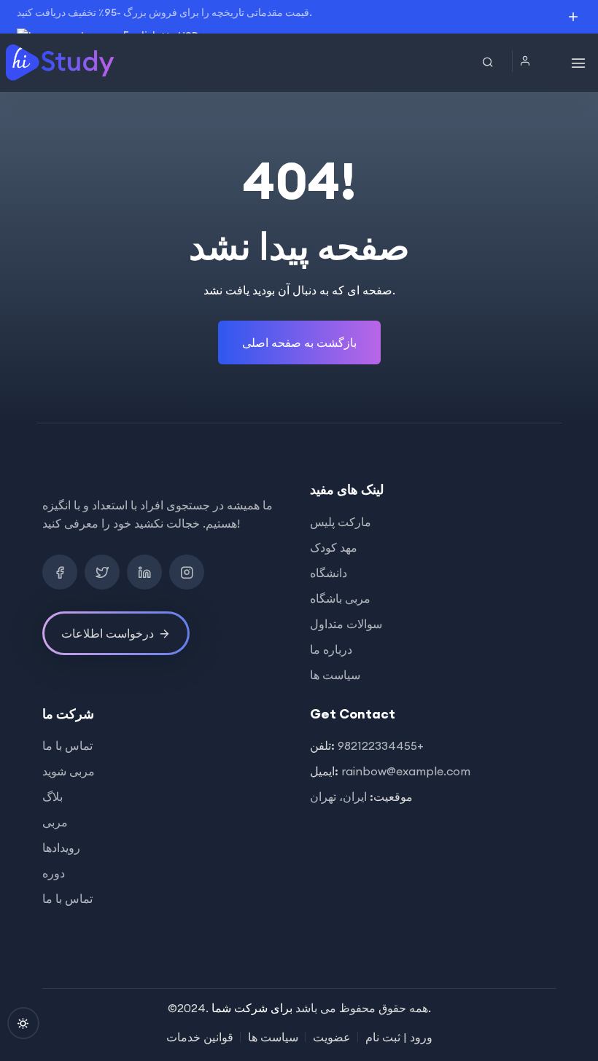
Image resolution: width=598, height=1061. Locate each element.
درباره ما (331, 649)
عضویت (332, 1037)
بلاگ (52, 796)
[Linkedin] (144, 572)
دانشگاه (328, 572)
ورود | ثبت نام (398, 1037)
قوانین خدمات (199, 1037)
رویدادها (61, 847)
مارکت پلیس (340, 521)
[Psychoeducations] (61, 62)
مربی (55, 822)
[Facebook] (59, 572)
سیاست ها (335, 674)
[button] (528, 61)
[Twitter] (102, 572)
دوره (53, 873)
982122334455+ (381, 745)
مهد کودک (333, 547)
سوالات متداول (346, 623)
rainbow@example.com (405, 771)
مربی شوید (68, 771)
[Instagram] (186, 572)
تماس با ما (67, 745)
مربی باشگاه (340, 598)
